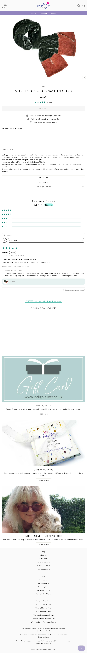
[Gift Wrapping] (43, 443)
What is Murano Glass (43, 611)
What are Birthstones (43, 604)
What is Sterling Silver (43, 608)
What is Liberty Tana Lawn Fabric (43, 622)
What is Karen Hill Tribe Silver (44, 619)
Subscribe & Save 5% (43, 643)
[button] (40, 102)
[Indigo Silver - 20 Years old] (43, 509)
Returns (43, 182)
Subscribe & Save (43, 566)
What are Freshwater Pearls (43, 615)
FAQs (44, 576)
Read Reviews (43, 637)
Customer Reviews (43, 569)
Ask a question (43, 187)
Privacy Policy (43, 583)
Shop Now (43, 414)
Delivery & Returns (43, 590)
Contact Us (43, 580)
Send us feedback (43, 631)
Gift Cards (43, 559)
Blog (43, 552)
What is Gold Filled (43, 601)
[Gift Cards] (43, 379)
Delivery (43, 178)
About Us (43, 555)
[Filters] (4, 240)
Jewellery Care (43, 587)
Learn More (43, 480)
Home (43, 87)
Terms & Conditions (43, 594)
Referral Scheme (43, 562)
